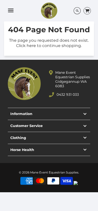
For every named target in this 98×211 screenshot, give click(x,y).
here (31, 45)
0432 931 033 (68, 94)
